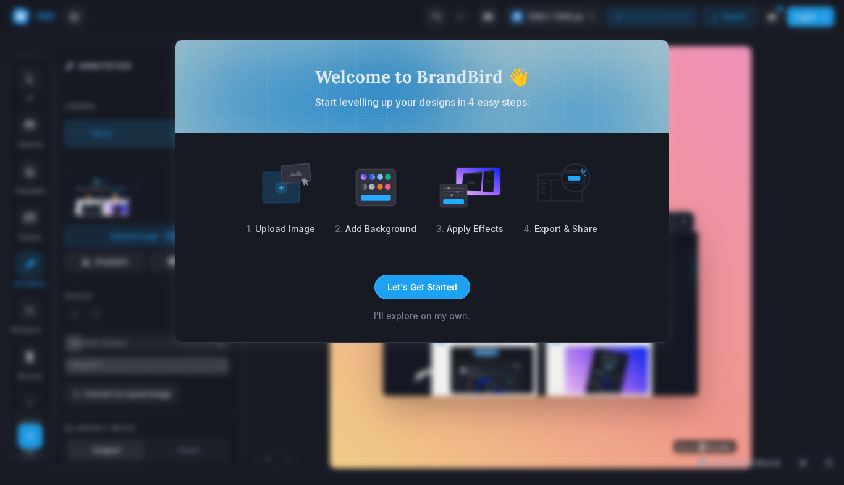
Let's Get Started (422, 286)
